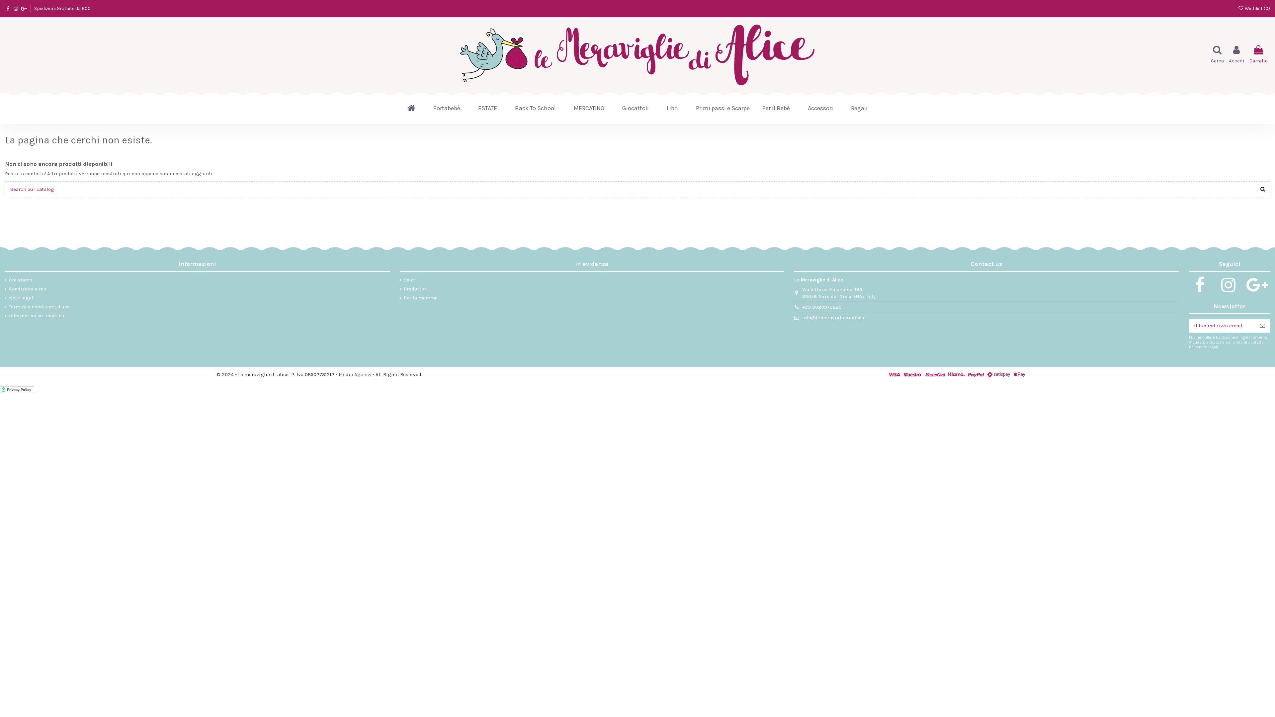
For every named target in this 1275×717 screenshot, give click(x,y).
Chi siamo (20, 280)
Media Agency (355, 374)
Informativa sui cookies (36, 316)
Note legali (22, 298)
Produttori (416, 289)
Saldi (410, 280)
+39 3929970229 (822, 307)
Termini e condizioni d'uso (39, 307)
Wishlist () (1257, 8)
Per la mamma (421, 298)
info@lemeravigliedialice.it (834, 318)
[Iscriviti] (1262, 326)
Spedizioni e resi (28, 289)
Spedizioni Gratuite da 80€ (62, 8)
